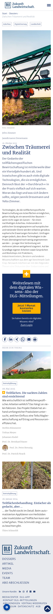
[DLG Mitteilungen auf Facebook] (27, 591)
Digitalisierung (21, 24)
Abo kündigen (11, 603)
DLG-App (25, 597)
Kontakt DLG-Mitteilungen (20, 600)
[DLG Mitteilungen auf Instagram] (23, 591)
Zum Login (27, 325)
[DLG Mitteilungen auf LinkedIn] (20, 591)
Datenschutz (26, 606)
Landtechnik (36, 24)
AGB (38, 606)
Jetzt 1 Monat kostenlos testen (26, 308)
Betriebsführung (9, 383)
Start (4, 13)
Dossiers (13, 13)
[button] (4, 339)
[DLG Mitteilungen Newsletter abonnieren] (34, 591)
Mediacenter (10, 597)
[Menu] (49, 5)
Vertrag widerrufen (34, 603)
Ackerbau (7, 24)
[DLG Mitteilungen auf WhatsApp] (30, 591)
